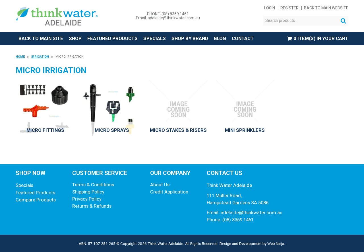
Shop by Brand (189, 38)
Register (289, 8)
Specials (154, 38)
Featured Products (112, 38)
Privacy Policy (87, 199)
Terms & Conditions (93, 185)
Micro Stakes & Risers (178, 130)
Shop (75, 38)
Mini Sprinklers (245, 130)
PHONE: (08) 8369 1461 (168, 14)
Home (20, 57)
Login (269, 8)
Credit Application (169, 192)
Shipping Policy (88, 192)
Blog (220, 38)
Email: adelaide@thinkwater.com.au (168, 18)
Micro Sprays (112, 130)
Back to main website (326, 8)
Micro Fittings (45, 130)
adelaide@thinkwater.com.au (251, 212)
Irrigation (40, 57)
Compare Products (36, 200)
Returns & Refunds (91, 206)
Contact (243, 38)
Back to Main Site (40, 38)
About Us (159, 185)
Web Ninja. (276, 243)
